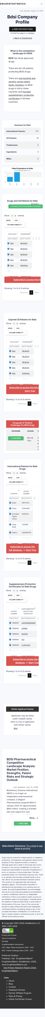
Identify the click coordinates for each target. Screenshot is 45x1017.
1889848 (15, 623)
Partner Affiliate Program (20, 993)
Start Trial (30, 391)
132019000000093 (28, 623)
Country (14, 494)
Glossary (35, 203)
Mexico (14, 532)
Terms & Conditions (9, 938)
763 (23, 640)
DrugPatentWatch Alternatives (13, 944)
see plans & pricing (29, 847)
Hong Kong (14, 526)
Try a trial (31, 846)
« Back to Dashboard (22, 38)
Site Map (5, 941)
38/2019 (25, 634)
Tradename (25, 234)
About (11, 981)
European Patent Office (15, 516)
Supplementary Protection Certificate (28, 611)
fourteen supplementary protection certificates (21, 95)
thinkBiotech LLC (32, 923)
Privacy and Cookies (9, 935)
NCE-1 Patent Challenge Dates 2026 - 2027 (18, 950)
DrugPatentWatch (13, 4)
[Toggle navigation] (42, 4)
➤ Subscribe (16, 438)
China (14, 508)
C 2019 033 (26, 645)
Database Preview (17, 990)
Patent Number (26, 492)
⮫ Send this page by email (22, 29)
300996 (24, 628)
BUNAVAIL (24, 265)
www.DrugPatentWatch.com (14, 964)
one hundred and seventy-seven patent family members (21, 81)
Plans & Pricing (15, 996)
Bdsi (12, 243)
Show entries (14, 215)
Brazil (14, 503)
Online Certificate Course (20, 999)
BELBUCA (23, 243)
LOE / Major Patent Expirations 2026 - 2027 (18, 947)
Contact (12, 987)
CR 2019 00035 (27, 651)
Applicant (12, 234)
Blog (11, 984)
